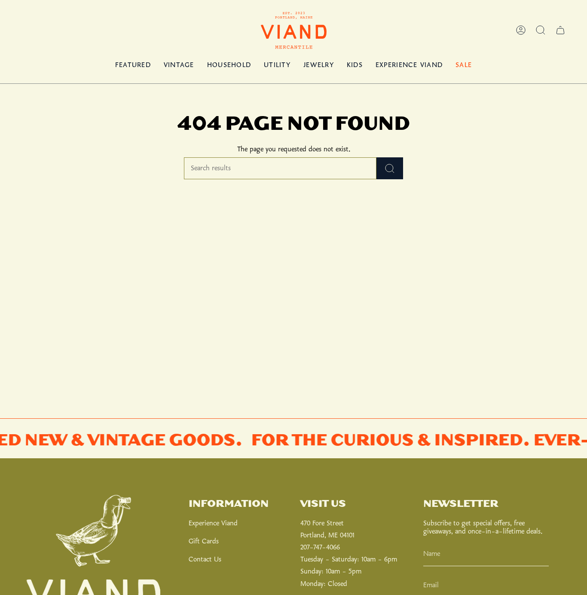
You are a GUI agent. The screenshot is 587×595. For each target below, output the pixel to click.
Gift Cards (204, 541)
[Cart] (560, 30)
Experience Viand (213, 523)
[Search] (389, 168)
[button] (540, 30)
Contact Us (205, 559)
